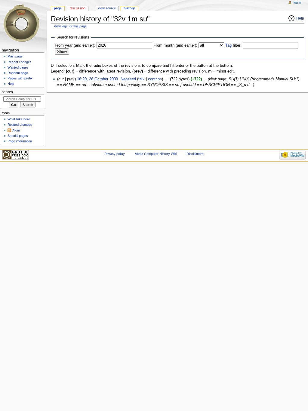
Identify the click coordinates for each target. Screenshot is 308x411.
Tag (228, 45)
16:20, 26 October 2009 (97, 79)
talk (141, 79)
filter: (233, 45)
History (129, 8)
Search (7, 92)
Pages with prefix (20, 78)
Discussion (77, 8)
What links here (19, 119)
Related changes (20, 124)
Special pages (18, 136)
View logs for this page (70, 26)
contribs (155, 79)
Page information (20, 141)
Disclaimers (195, 154)
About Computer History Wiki (156, 154)
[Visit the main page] (23, 23)
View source (107, 8)
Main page (15, 56)
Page (58, 8)
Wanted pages (18, 67)
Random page (18, 73)
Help (300, 18)
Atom (16, 130)
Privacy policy (114, 154)
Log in (297, 2)
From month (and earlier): (175, 45)
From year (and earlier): (75, 45)
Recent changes (20, 62)
